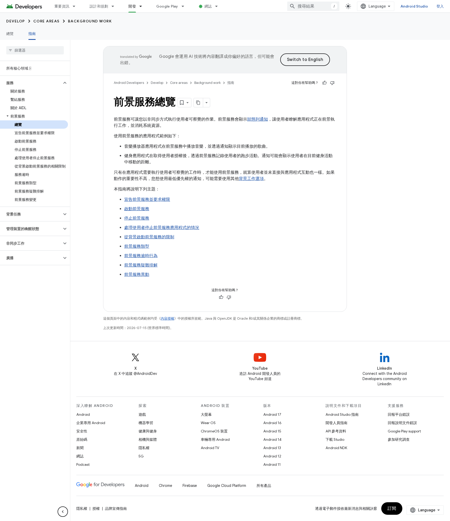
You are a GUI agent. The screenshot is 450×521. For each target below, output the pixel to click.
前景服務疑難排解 (141, 265)
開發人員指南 (336, 422)
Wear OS (208, 422)
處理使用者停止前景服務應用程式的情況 (161, 227)
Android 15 (272, 431)
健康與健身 (148, 431)
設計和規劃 (99, 6)
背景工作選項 (251, 178)
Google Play (167, 6)
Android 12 (272, 456)
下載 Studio (335, 439)
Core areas (46, 21)
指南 (32, 33)
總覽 (10, 33)
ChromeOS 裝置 (214, 431)
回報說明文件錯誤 (402, 422)
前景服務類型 (136, 246)
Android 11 (272, 464)
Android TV (210, 447)
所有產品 (264, 485)
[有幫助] (324, 83)
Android (83, 414)
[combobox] (313, 6)
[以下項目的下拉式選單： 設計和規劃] (115, 6)
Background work (90, 21)
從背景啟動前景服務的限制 (149, 237)
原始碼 (81, 439)
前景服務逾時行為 (141, 255)
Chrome (165, 485)
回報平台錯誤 (399, 414)
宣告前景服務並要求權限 (147, 199)
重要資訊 (61, 6)
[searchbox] (35, 50)
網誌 (208, 6)
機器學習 (146, 422)
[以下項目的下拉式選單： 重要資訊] (76, 6)
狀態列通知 (257, 119)
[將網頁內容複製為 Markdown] (198, 102)
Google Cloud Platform (226, 485)
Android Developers (129, 82)
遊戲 (142, 414)
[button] (31, 83)
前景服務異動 (136, 274)
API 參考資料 (336, 431)
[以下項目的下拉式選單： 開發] (143, 6)
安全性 (81, 431)
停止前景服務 (136, 218)
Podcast (83, 464)
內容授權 (167, 318)
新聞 (80, 447)
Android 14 (272, 439)
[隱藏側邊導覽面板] (63, 511)
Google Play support (404, 431)
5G (141, 456)
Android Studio (414, 6)
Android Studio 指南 (342, 414)
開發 (132, 6)
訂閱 (392, 508)
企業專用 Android (90, 422)
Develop (15, 21)
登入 (440, 6)
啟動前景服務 (136, 209)
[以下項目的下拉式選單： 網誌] (219, 6)
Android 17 (272, 414)
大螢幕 (206, 414)
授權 (96, 508)
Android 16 (272, 422)
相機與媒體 (148, 439)
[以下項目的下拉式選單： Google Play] (185, 6)
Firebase (190, 485)
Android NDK (336, 447)
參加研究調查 (399, 439)
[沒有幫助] (332, 83)
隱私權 (144, 447)
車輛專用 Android (215, 439)
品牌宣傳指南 (116, 508)
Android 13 (272, 447)
